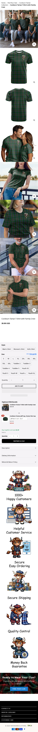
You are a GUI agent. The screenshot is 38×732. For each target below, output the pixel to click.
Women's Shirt (19, 349)
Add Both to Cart (19, 441)
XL (18, 359)
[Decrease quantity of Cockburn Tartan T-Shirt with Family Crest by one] (11, 380)
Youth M (14, 373)
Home (3, 3)
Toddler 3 (26, 363)
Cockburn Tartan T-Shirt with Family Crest (23, 405)
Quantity (5, 380)
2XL (23, 359)
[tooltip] (34, 44)
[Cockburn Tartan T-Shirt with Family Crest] (5, 407)
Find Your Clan (12, 3)
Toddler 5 (15, 368)
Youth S (5, 373)
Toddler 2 (16, 363)
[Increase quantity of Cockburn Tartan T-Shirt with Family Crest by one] (34, 380)
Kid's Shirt (31, 349)
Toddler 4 (5, 368)
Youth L (23, 373)
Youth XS (25, 368)
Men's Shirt (6, 349)
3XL (28, 359)
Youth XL (31, 373)
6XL (9, 363)
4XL (34, 359)
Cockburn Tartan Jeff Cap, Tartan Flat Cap (23, 416)
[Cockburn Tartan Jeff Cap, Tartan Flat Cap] (5, 418)
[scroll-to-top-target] (35, 722)
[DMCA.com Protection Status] (30, 725)
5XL (3, 363)
